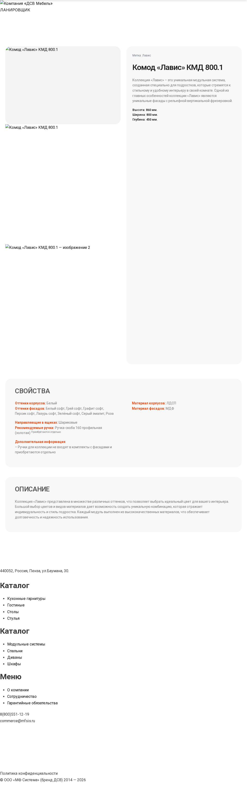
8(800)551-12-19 (14, 714)
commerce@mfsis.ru (17, 721)
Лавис (146, 55)
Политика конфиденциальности (29, 773)
